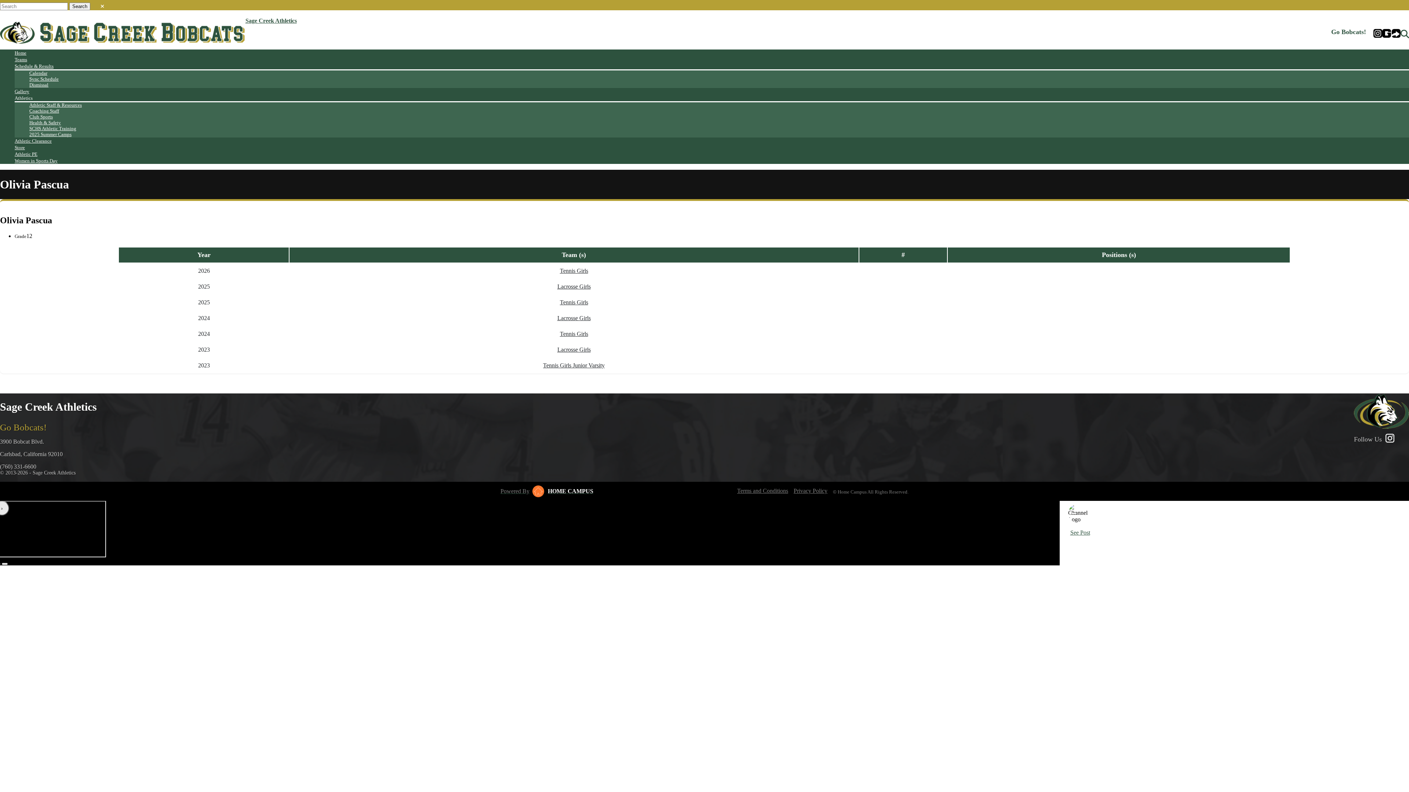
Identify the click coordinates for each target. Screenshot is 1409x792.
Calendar (38, 73)
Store (20, 147)
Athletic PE (26, 154)
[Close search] (102, 5)
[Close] (1074, 513)
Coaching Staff (44, 111)
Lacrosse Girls (574, 286)
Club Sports (41, 117)
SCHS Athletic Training (52, 128)
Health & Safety (45, 122)
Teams (21, 59)
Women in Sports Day (36, 161)
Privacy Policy (810, 491)
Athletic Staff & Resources (55, 105)
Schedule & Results (34, 66)
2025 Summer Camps (50, 134)
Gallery (22, 91)
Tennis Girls (574, 271)
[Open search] (1405, 34)
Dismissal (38, 85)
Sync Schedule (44, 79)
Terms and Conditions (762, 491)
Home (20, 53)
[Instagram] (1377, 34)
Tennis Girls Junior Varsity (574, 365)
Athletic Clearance (33, 141)
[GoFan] (1391, 34)
